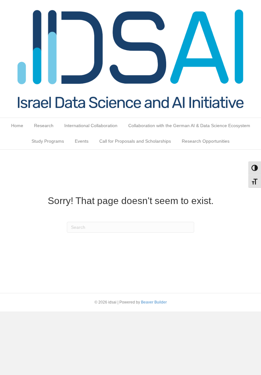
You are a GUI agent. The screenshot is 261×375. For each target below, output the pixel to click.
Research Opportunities (205, 141)
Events (81, 141)
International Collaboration (90, 125)
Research (43, 125)
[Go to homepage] (130, 58)
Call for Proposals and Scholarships (135, 141)
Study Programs (48, 141)
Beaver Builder (154, 302)
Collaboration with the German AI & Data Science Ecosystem (189, 125)
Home (17, 125)
